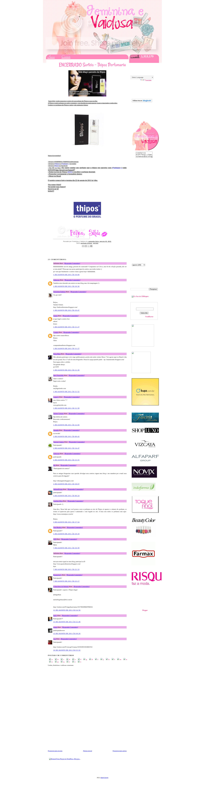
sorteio (95, 243)
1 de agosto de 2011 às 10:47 (66, 310)
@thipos (57, 164)
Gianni (55, 316)
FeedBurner (149, 317)
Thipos (56, 166)
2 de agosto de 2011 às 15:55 (66, 460)
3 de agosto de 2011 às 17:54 (66, 522)
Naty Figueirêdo (58, 375)
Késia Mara (57, 354)
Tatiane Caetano (58, 413)
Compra (55, 332)
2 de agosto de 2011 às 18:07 (66, 484)
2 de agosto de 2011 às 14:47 (66, 448)
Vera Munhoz (57, 527)
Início (51, 56)
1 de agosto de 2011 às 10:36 (66, 286)
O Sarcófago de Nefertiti (61, 586)
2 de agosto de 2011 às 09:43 (66, 436)
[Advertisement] (66, 733)
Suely (55, 615)
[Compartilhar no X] (88, 246)
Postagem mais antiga (120, 751)
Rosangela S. (57, 575)
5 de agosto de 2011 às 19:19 (66, 534)
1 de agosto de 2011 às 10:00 (66, 275)
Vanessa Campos (58, 442)
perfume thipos (86, 243)
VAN (54, 539)
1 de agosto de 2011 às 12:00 (66, 425)
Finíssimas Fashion (59, 292)
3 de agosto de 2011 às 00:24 (66, 496)
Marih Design (104, 777)
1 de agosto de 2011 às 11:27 (66, 327)
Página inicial (87, 751)
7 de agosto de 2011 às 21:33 (66, 569)
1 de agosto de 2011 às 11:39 (66, 370)
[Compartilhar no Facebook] (91, 246)
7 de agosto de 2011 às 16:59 (66, 548)
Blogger (144, 610)
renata (55, 627)
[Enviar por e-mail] (83, 246)
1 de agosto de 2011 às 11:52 (66, 391)
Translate (148, 80)
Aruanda (56, 430)
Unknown (56, 280)
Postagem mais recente (55, 751)
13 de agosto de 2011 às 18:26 (67, 633)
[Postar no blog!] (86, 246)
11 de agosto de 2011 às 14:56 (67, 610)
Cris (54, 639)
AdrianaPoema (58, 489)
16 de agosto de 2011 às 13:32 (67, 650)
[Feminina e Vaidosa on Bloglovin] (141, 102)
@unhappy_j (65, 164)
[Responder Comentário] (72, 263)
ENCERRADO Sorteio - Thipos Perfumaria (92, 65)
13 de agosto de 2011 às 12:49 (67, 622)
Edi (54, 465)
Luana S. (56, 397)
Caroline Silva (58, 501)
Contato (65, 56)
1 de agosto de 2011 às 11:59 (66, 408)
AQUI (69, 172)
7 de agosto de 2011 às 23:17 (66, 581)
